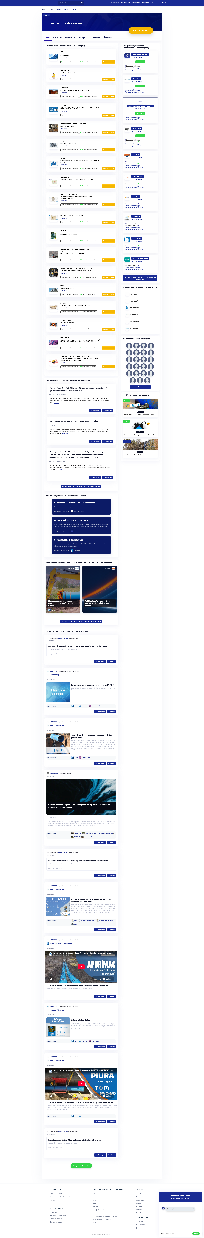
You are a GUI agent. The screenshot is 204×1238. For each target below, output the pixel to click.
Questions (115, 3)
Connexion (162, 3)
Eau (94, 1197)
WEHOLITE (77, 837)
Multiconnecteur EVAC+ (88, 920)
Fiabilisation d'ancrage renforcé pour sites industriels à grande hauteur (98, 603)
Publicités (53, 1212)
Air (94, 1194)
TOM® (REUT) (96, 706)
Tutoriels (136, 3)
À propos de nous (56, 1194)
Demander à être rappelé (133, 68)
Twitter (140, 1221)
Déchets (96, 1206)
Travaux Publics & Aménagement (105, 1216)
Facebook (141, 1225)
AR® (75, 920)
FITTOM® (85, 706)
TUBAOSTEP (78, 833)
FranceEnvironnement (46, 3)
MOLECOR (53, 671)
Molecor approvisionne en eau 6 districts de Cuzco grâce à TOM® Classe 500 (61, 603)
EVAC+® (76, 924)
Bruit (94, 1203)
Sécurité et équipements (102, 1219)
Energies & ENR (98, 1210)
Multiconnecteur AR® (106, 920)
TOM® (76, 706)
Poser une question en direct (134, 70)
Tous (48, 37)
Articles (139, 1210)
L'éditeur (53, 1200)
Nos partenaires (56, 1222)
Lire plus (56, 403)
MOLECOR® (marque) (57, 675)
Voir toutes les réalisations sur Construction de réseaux (81, 621)
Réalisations (125, 3)
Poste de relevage (89, 837)
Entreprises (83, 37)
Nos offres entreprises (58, 1216)
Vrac (94, 1222)
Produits (145, 3)
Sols (94, 1200)
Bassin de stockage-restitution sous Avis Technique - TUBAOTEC (105, 833)
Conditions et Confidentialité (60, 1197)
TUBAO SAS (54, 773)
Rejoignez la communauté (140, 387)
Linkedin (140, 1228)
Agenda (153, 3)
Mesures (96, 1213)
